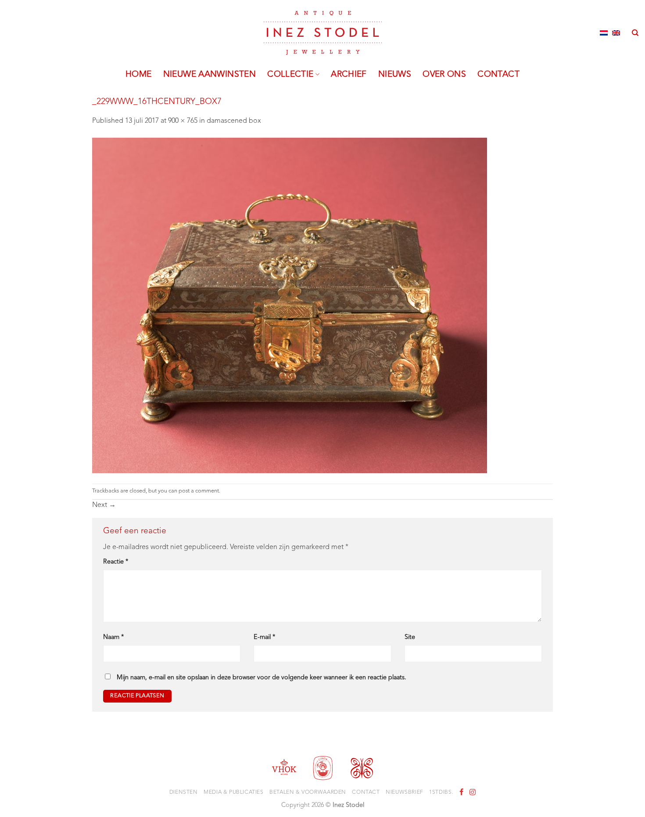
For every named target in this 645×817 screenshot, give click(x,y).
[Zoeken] (635, 33)
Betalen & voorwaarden (307, 792)
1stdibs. (441, 792)
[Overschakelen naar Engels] (616, 33)
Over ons (444, 74)
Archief (349, 74)
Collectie (290, 74)
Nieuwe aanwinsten (209, 74)
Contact (498, 74)
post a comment (199, 491)
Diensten (183, 792)
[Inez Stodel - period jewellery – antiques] (323, 33)
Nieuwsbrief (404, 792)
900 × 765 (182, 121)
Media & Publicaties (234, 792)
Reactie (115, 562)
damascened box (234, 121)
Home (138, 74)
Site (410, 637)
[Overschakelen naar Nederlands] (604, 33)
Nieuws (394, 74)
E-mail (264, 637)
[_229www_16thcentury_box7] (289, 305)
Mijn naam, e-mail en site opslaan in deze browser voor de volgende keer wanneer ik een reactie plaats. (261, 677)
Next (104, 505)
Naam (113, 637)
